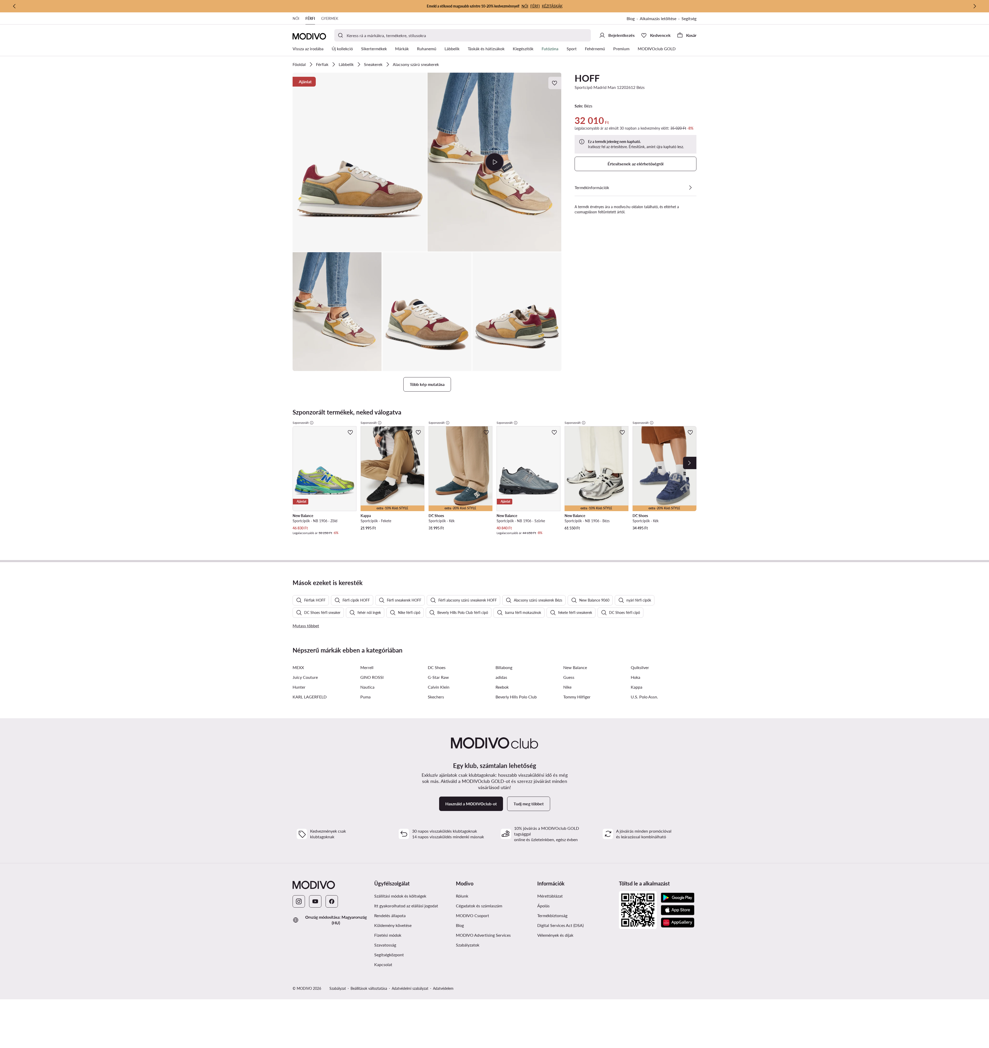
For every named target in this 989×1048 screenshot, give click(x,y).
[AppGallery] (677, 922)
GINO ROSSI (371, 677)
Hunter (299, 686)
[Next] (689, 463)
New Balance (575, 667)
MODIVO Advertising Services (483, 935)
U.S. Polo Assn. (644, 696)
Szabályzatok (467, 944)
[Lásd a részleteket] (690, 187)
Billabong (504, 667)
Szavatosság (385, 944)
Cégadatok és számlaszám (479, 905)
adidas (501, 677)
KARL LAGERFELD (310, 696)
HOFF (587, 78)
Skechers (436, 696)
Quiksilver (640, 667)
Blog (631, 18)
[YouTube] (315, 901)
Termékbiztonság (552, 915)
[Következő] (974, 6)
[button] (360, 162)
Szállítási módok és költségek (400, 895)
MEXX (298, 667)
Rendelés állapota (390, 915)
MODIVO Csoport (472, 915)
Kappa (636, 686)
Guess (568, 677)
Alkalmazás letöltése (658, 18)
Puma (365, 696)
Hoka (635, 677)
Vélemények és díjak (555, 935)
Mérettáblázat (550, 895)
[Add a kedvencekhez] (555, 83)
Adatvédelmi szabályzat (410, 988)
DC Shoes (437, 667)
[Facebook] (332, 901)
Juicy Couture (305, 677)
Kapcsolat (383, 964)
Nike (567, 686)
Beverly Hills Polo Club (516, 696)
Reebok (502, 686)
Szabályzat (337, 988)
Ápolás (543, 905)
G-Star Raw (438, 677)
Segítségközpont (389, 954)
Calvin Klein (438, 686)
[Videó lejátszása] (495, 162)
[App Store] (677, 910)
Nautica (367, 686)
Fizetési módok (387, 935)
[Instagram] (299, 901)
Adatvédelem (443, 988)
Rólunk (462, 895)
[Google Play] (677, 898)
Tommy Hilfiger (577, 696)
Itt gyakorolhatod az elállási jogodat (406, 905)
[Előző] (14, 6)
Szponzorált (301, 423)
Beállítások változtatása (369, 988)
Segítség (688, 18)
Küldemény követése (393, 925)
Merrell (366, 667)
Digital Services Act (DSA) (560, 925)
